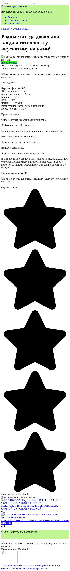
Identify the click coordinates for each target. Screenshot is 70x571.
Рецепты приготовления (14, 6)
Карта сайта (14, 23)
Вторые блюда (9, 62)
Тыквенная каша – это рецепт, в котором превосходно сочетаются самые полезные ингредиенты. (31, 567)
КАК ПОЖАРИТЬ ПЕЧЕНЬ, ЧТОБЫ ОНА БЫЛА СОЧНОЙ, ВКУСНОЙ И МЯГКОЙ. (29, 507)
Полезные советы (17, 20)
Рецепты (12, 17)
